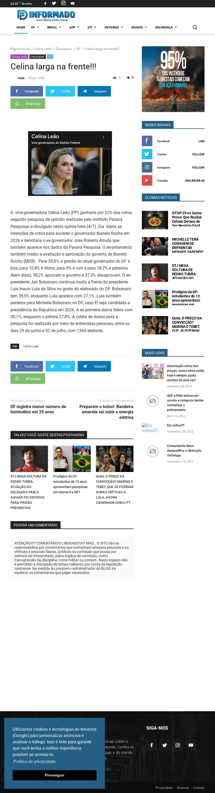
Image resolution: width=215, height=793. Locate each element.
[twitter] (54, 3)
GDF (72, 27)
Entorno (112, 27)
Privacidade (164, 787)
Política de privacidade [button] (34, 761)
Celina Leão (19, 56)
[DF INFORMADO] (46, 15)
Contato (199, 787)
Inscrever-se (195, 180)
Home (21, 27)
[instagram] (63, 3)
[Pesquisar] (195, 27)
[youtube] (72, 3)
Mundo (137, 27)
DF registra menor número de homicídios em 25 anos (38, 409)
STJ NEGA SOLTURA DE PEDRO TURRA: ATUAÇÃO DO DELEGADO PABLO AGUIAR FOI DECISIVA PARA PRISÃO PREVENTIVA (28, 492)
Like (201, 141)
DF (33, 27)
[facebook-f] (151, 745)
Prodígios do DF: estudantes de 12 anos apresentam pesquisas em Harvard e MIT (186, 300)
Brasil (52, 27)
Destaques (37, 56)
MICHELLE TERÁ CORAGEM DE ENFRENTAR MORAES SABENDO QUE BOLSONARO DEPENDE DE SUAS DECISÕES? (187, 252)
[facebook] (45, 3)
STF (90, 27)
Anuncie (183, 787)
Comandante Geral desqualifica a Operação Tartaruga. (184, 450)
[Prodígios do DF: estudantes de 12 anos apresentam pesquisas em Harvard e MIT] (72, 459)
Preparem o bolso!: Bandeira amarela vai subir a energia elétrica (106, 412)
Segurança (164, 27)
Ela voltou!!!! (175, 425)
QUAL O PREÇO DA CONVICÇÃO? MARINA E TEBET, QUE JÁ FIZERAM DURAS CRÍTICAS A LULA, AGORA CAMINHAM (187, 330)
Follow (198, 154)
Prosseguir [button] (54, 775)
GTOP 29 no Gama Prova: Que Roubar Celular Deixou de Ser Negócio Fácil (187, 219)
